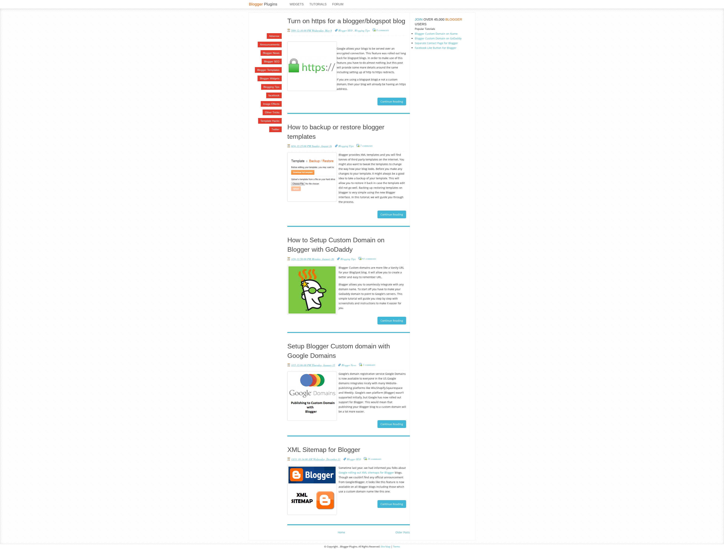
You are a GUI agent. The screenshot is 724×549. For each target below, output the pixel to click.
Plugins (263, 4)
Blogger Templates (268, 69)
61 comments (369, 258)
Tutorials (318, 4)
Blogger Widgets (269, 78)
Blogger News (271, 52)
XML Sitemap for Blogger (323, 449)
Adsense (274, 36)
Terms (396, 546)
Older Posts (402, 532)
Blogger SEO (271, 61)
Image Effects (271, 103)
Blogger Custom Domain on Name (436, 33)
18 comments (374, 459)
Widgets (297, 4)
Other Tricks (272, 112)
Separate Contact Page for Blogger (436, 43)
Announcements (269, 44)
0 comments (382, 30)
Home (341, 532)
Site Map (385, 546)
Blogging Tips (271, 86)
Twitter (275, 129)
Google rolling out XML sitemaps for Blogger (366, 472)
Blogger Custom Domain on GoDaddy (438, 38)
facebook (273, 95)
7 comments (366, 145)
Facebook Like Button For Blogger (435, 48)
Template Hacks (269, 120)
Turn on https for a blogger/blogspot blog (346, 21)
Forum (337, 4)
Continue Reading (391, 101)
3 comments (369, 365)
